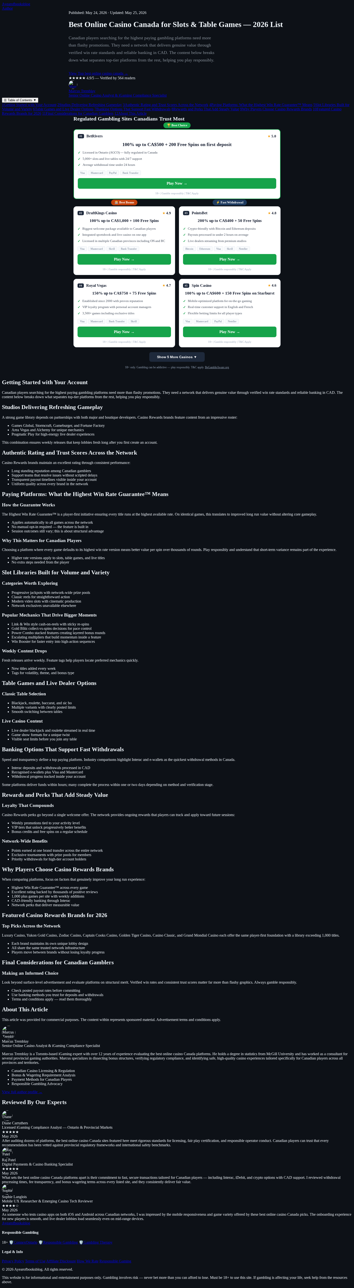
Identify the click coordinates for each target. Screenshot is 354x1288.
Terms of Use (35, 1261)
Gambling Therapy (95, 1242)
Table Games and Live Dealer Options (63, 109)
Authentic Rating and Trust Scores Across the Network (165, 105)
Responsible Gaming (115, 1261)
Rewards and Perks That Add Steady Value (205, 109)
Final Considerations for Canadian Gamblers (77, 113)
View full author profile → (22, 1092)
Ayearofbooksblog (16, 4)
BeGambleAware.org (217, 367)
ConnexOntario (23, 1242)
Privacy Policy (13, 1261)
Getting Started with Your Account (29, 105)
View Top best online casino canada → (98, 73)
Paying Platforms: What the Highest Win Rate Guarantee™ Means (260, 105)
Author (7, 8)
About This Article (130, 113)
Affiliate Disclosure (61, 1261)
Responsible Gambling (58, 1242)
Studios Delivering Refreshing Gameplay (89, 105)
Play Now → (177, 183)
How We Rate (87, 1261)
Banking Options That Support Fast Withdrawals (132, 109)
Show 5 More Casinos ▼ (177, 357)
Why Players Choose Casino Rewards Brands (276, 109)
